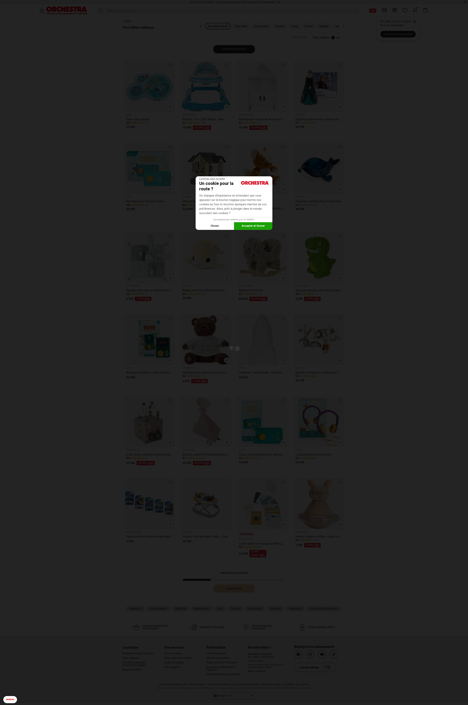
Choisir (215, 225)
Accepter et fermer (253, 225)
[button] (10, 699)
